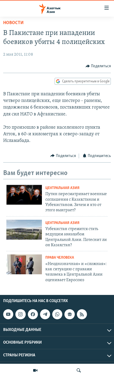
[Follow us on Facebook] (33, 314)
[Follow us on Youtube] (8, 314)
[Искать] (79, 370)
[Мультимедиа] (35, 370)
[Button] (98, 66)
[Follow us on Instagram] (20, 314)
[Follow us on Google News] (69, 314)
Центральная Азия (62, 188)
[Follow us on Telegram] (45, 314)
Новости (13, 23)
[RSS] (82, 314)
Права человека (59, 258)
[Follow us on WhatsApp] (57, 314)
